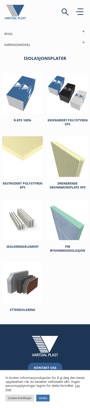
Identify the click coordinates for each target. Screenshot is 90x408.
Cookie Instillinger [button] (19, 398)
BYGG (8, 34)
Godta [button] (43, 398)
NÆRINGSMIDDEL (17, 45)
